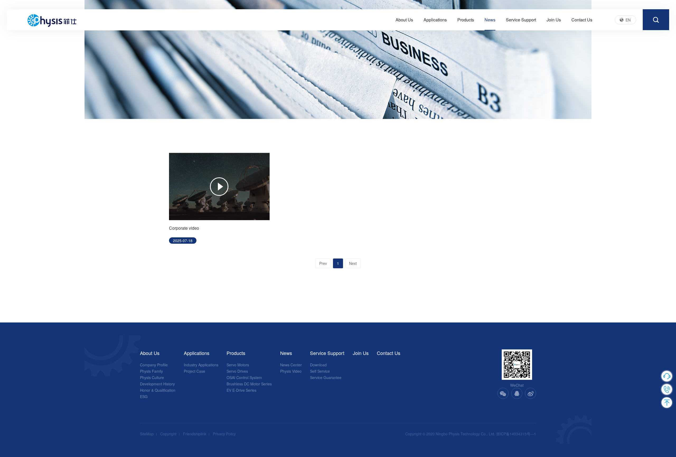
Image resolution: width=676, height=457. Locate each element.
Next (353, 263)
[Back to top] (666, 402)
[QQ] (516, 393)
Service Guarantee (325, 377)
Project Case (194, 371)
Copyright (168, 433)
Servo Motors (238, 364)
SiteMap (147, 433)
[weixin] (503, 393)
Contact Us (581, 20)
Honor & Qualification (157, 390)
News (490, 20)
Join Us (554, 20)
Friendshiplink (194, 433)
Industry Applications (201, 364)
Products (465, 20)
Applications (435, 20)
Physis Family (151, 371)
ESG (144, 396)
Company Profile (154, 364)
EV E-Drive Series (241, 390)
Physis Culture (152, 377)
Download (318, 364)
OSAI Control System (244, 377)
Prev (323, 263)
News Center (291, 364)
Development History (157, 383)
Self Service (320, 371)
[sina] (530, 393)
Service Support (521, 20)
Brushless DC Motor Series (249, 383)
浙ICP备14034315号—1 (516, 433)
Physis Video (291, 371)
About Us (404, 20)
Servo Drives (237, 371)
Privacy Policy (224, 433)
